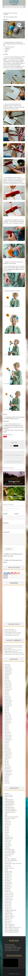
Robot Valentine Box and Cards (12, 635)
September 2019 (8, 689)
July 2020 (7, 676)
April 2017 (7, 729)
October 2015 (8, 755)
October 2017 (8, 721)
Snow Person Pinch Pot (18, 652)
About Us (17, 973)
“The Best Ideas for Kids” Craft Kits (12, 633)
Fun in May (7, 843)
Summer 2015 (8, 891)
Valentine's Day (8, 913)
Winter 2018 (8, 922)
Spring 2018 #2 (8, 882)
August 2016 (7, 741)
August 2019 (7, 690)
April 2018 (7, 712)
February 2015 (8, 767)
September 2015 (8, 757)
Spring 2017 (7, 877)
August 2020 (7, 674)
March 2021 (7, 664)
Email (16, 514)
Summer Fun (8, 905)
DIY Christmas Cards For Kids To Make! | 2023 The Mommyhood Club (13, 646)
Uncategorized (8, 912)
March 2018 (7, 713)
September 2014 (8, 774)
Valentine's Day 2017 (10, 916)
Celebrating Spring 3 (9, 802)
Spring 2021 (7, 890)
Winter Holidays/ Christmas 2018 (12, 927)
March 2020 (7, 680)
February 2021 (8, 666)
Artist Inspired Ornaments (18, 654)
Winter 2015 (8, 919)
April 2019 (7, 695)
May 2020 (7, 677)
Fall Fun (6, 834)
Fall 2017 (7, 827)
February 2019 (8, 697)
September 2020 (8, 673)
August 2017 (7, 723)
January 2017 (7, 734)
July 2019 (7, 692)
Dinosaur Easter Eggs (9, 629)
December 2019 (8, 684)
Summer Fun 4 (8, 908)
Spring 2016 (7, 874)
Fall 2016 (7, 826)
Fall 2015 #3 (8, 823)
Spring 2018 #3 (8, 883)
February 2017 (8, 732)
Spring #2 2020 (8, 871)
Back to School (8, 795)
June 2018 (7, 709)
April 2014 (7, 781)
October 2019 (8, 687)
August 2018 (7, 706)
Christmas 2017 (8, 806)
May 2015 (7, 762)
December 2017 (8, 718)
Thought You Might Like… (11, 910)
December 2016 (8, 735)
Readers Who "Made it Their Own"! (13, 863)
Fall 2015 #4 (8, 824)
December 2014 (8, 770)
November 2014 (8, 771)
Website (6, 523)
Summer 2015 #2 (9, 893)
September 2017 (8, 722)
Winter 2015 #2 (8, 921)
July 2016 (7, 742)
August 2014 (7, 775)
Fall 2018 (7, 829)
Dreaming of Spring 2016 (11, 810)
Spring (6, 869)
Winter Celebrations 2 (10, 926)
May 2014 (7, 780)
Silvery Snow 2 (8, 866)
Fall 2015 (7, 820)
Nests (6, 857)
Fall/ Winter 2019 (9, 837)
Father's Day (8, 840)
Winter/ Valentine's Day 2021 (12, 932)
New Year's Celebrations (11, 859)
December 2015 (8, 752)
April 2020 (7, 679)
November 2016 (8, 736)
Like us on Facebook (14, 955)
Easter (6, 813)
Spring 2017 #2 (8, 879)
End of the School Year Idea (11, 817)
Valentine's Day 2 (9, 915)
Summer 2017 (8, 901)
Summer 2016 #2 (9, 899)
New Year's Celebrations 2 (11, 860)
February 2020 (8, 681)
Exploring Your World (10, 818)
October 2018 (8, 703)
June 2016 (7, 744)
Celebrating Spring (9, 799)
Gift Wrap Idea (8, 845)
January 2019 (7, 699)
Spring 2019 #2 (8, 887)
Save (6, 436)
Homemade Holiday (9, 849)
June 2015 (7, 761)
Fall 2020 (7, 832)
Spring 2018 (7, 880)
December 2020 (8, 668)
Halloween (7, 846)
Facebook (14, 583)
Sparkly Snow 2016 (9, 868)
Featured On (8, 841)
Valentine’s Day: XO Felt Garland (14, 461)
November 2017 (8, 719)
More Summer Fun (9, 854)
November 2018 (8, 702)
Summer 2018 (8, 902)
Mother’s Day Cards (17, 649)
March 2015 (7, 765)
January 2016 (7, 751)
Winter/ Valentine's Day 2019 (12, 929)
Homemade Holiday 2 (10, 851)
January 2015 (7, 768)
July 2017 (7, 725)
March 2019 (7, 696)
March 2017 (7, 731)
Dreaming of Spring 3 (10, 812)
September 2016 (8, 739)
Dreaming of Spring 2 (10, 809)
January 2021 (7, 667)
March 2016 (7, 748)
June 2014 (7, 778)
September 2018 (8, 705)
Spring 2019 (7, 885)
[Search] (24, 6)
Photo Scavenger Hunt (14, 497)
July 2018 (7, 707)
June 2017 (7, 726)
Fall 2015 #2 (8, 821)
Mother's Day (8, 855)
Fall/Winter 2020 (9, 838)
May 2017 (7, 728)
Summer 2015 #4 (9, 896)
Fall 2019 (7, 831)
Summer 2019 (8, 904)
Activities (7, 793)
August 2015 (7, 758)
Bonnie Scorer (9, 483)
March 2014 (7, 783)
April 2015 (7, 764)
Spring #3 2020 (8, 873)
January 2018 (7, 716)
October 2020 (8, 671)
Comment (6, 532)
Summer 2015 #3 (9, 894)
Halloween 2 (8, 848)
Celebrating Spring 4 (9, 804)
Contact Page (11, 973)
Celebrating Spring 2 (9, 801)
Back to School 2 (9, 796)
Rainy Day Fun (8, 862)
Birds (6, 798)
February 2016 (8, 749)
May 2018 (7, 710)
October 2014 (8, 773)
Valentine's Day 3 (9, 918)
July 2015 (7, 760)
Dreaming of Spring (9, 807)
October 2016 (8, 738)
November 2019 (8, 686)
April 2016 (7, 747)
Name (5, 514)
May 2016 (7, 745)
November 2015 (8, 754)
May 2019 (7, 693)
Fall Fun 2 (7, 835)
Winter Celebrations (9, 924)
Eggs (6, 815)
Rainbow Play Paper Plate (10, 631)
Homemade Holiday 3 (10, 852)
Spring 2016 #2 (8, 876)
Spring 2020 (7, 888)
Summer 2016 (8, 897)
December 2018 (8, 700)
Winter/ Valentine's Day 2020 (12, 930)
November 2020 (8, 670)
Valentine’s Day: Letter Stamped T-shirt (14, 455)
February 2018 (8, 715)
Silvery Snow (8, 865)
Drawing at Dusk (14, 482)
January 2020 (7, 683)
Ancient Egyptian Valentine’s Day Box (13, 632)
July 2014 (7, 777)
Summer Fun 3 (8, 907)
